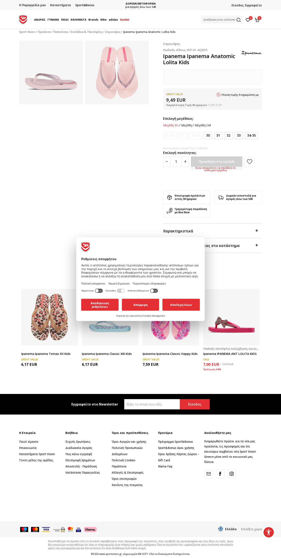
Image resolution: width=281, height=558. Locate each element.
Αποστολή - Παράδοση (81, 466)
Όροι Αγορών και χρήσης (129, 442)
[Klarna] (90, 529)
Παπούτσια (60, 32)
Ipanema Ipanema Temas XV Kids (46, 354)
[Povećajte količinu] (185, 161)
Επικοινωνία (28, 448)
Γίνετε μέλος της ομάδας (36, 460)
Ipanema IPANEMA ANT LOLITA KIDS (230, 354)
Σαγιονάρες (112, 32)
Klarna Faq (165, 466)
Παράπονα (119, 466)
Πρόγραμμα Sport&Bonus (175, 442)
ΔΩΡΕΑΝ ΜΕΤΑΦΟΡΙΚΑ (140, 3)
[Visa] (78, 529)
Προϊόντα (44, 32)
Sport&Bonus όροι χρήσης (176, 448)
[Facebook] (220, 474)
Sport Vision (27, 32)
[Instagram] (232, 474)
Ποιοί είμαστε (28, 442)
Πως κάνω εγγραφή (78, 454)
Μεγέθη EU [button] (170, 125)
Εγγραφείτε (253, 5)
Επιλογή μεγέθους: (178, 118)
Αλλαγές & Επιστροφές (128, 472)
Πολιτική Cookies (123, 460)
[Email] (208, 474)
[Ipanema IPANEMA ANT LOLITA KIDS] (231, 317)
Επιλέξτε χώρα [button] (251, 529)
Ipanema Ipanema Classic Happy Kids (170, 354)
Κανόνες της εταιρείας (127, 485)
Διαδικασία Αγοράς (78, 448)
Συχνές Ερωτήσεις (78, 442)
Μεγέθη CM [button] (203, 125)
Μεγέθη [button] (186, 125)
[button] (46, 19)
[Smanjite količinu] (166, 161)
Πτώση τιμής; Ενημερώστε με (240, 95)
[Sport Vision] (23, 19)
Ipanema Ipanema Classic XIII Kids (107, 354)
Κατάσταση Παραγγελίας (82, 472)
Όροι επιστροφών (124, 479)
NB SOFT (143, 554)
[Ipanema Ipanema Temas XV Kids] (49, 317)
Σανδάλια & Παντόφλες (86, 32)
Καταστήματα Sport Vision (37, 454)
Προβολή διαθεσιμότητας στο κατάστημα (201, 245)
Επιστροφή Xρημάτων (80, 460)
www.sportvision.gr (110, 554)
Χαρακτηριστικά (178, 230)
